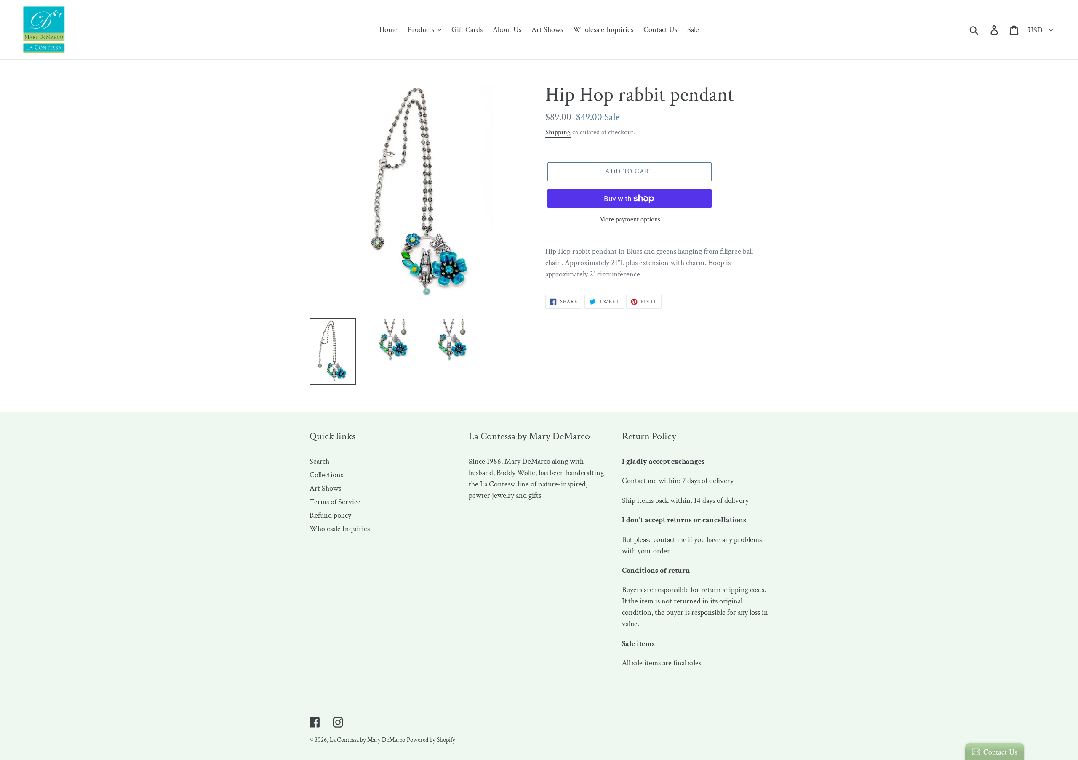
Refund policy (330, 515)
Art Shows (325, 488)
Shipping (558, 132)
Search (319, 461)
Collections (326, 475)
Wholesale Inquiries (340, 529)
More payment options (629, 219)
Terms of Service (335, 502)
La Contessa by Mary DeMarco (367, 740)
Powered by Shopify (431, 740)
